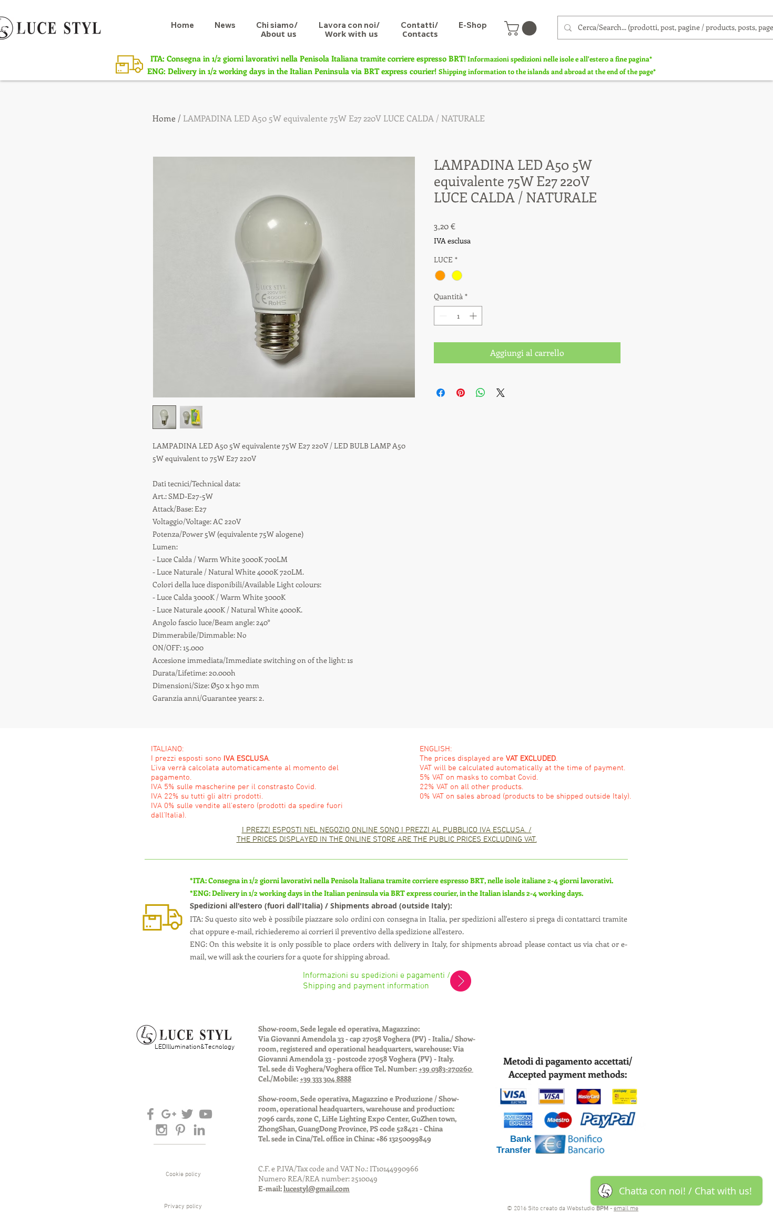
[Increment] (474, 315)
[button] (522, 28)
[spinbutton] (458, 315)
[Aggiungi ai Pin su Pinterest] (460, 392)
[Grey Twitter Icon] (187, 1114)
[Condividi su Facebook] (440, 392)
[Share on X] (500, 392)
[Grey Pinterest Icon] (180, 1130)
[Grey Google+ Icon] (169, 1114)
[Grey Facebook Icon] (150, 1114)
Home (164, 118)
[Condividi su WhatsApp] (480, 392)
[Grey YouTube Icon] (205, 1114)
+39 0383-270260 (446, 1069)
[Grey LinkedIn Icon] (199, 1130)
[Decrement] (442, 315)
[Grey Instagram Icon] (161, 1130)
